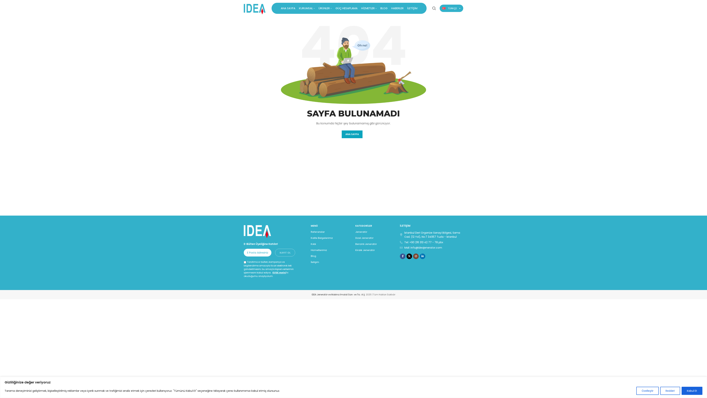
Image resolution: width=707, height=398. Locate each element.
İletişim (315, 262)
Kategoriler (363, 226)
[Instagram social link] (416, 256)
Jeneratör (361, 232)
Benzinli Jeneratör (366, 244)
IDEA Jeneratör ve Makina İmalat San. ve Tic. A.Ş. (338, 294)
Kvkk (313, 244)
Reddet (670, 391)
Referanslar (318, 232)
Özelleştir (647, 391)
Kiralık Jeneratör (365, 250)
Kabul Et (692, 391)
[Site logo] (255, 8)
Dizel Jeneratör (364, 238)
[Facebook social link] (402, 256)
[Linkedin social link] (422, 256)
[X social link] (409, 256)
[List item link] (431, 242)
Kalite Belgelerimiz (322, 238)
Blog (313, 256)
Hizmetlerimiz (319, 250)
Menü (314, 226)
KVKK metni (279, 272)
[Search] (434, 8)
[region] (353, 387)
